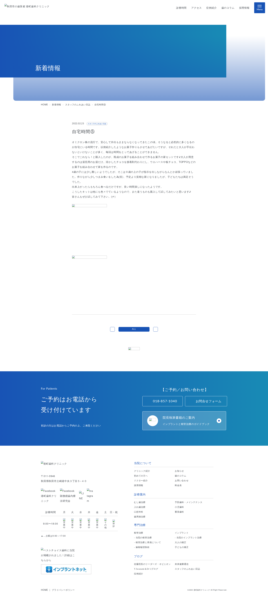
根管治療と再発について (148, 542)
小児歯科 (179, 507)
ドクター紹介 (141, 480)
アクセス (196, 8)
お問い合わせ (182, 480)
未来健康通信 (182, 564)
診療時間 (181, 8)
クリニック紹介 (142, 471)
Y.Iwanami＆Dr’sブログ (146, 569)
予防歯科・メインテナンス (188, 502)
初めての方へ (141, 476)
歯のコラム (227, 8)
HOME (44, 589)
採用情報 (244, 8)
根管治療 (138, 533)
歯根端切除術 (143, 547)
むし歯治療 (139, 502)
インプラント (182, 533)
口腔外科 (138, 512)
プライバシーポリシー (63, 589)
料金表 (178, 485)
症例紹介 (211, 8)
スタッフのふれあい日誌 (187, 569)
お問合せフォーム (208, 401)
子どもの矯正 (182, 547)
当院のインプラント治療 (189, 537)
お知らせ (179, 471)
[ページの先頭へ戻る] (134, 353)
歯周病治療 (139, 517)
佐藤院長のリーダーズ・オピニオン (152, 564)
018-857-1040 (165, 401)
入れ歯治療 (139, 507)
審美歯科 (179, 512)
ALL (134, 329)
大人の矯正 (180, 542)
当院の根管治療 (144, 537)
